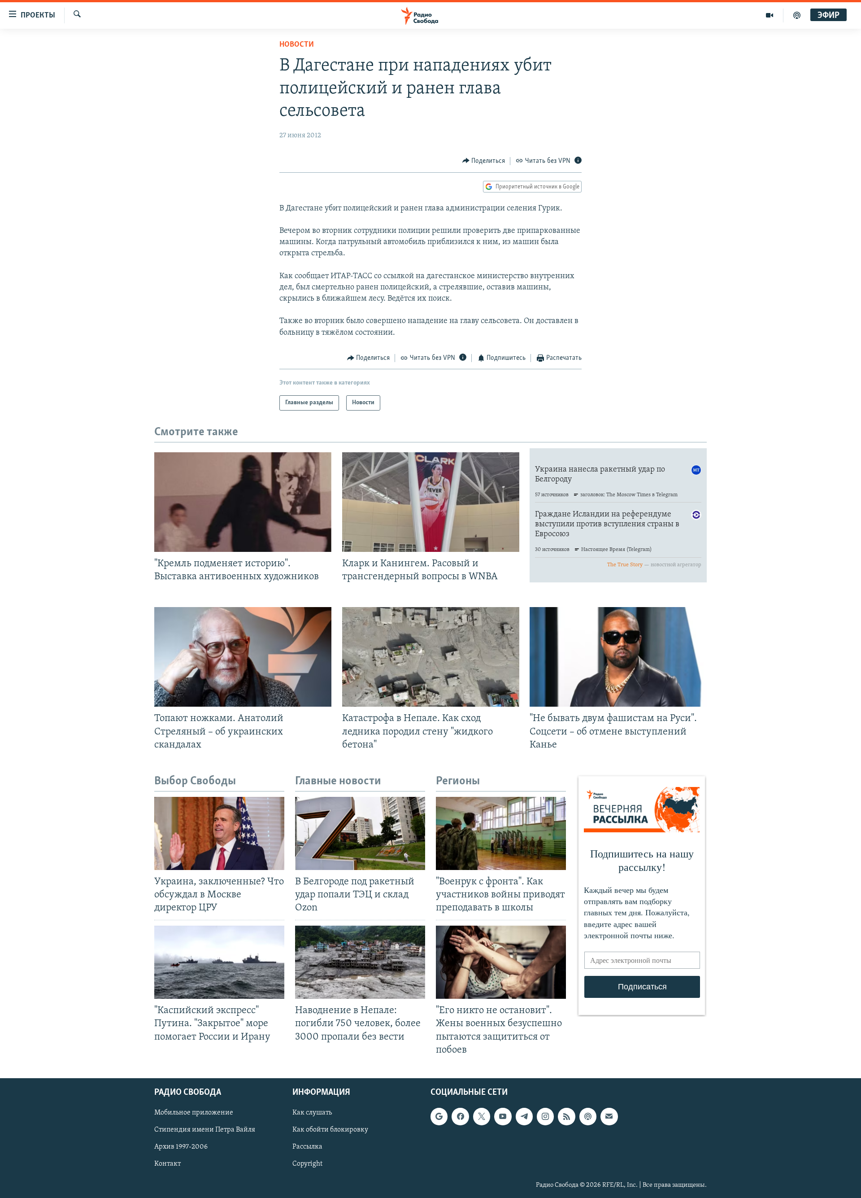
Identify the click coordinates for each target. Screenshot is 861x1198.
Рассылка (307, 1146)
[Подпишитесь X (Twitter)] (481, 1116)
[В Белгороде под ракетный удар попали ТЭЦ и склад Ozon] (360, 833)
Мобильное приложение (193, 1112)
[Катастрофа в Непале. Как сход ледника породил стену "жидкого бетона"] (430, 657)
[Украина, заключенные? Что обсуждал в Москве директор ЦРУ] (219, 833)
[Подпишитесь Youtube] (502, 1116)
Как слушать (312, 1112)
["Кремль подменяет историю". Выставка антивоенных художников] (242, 502)
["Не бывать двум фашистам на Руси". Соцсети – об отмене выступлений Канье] (618, 657)
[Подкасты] (587, 1116)
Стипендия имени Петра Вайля (204, 1129)
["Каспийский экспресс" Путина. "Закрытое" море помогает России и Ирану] (219, 962)
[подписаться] (608, 1116)
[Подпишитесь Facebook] (460, 1116)
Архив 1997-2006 (181, 1146)
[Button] (483, 161)
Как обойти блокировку (330, 1129)
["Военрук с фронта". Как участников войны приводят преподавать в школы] (501, 833)
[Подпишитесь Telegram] (524, 1116)
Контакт (167, 1163)
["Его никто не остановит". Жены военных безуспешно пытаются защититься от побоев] (501, 962)
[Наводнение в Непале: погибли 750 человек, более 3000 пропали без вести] (360, 962)
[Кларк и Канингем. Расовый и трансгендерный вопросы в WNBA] (430, 502)
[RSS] (566, 1116)
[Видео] (769, 15)
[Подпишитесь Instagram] (545, 1116)
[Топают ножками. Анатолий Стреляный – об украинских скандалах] (242, 657)
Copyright (307, 1163)
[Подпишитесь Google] (439, 1116)
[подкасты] (796, 15)
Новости (296, 45)
